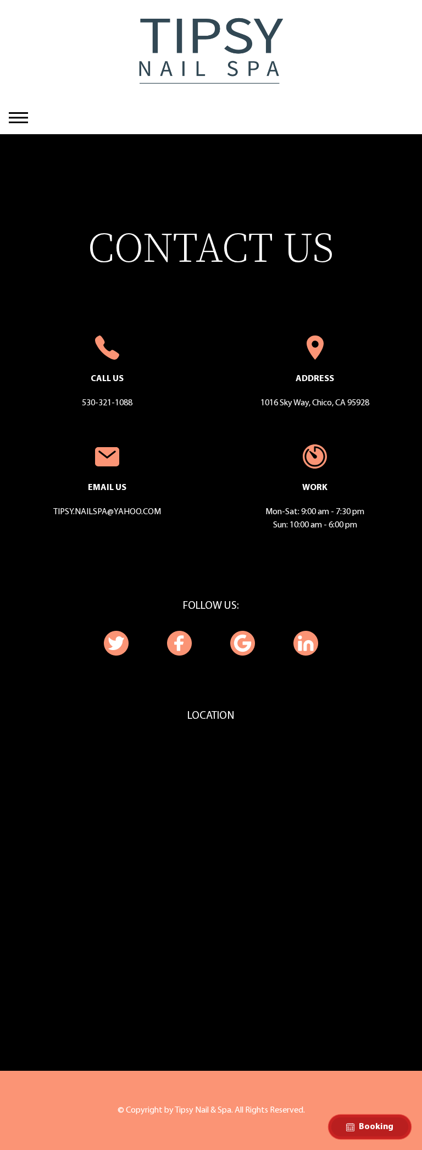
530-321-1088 (107, 403)
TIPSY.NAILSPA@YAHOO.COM (107, 512)
